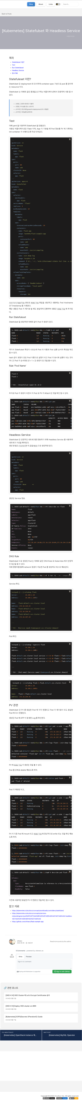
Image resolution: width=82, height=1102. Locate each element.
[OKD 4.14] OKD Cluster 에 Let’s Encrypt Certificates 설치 (28, 995)
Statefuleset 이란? (18, 62)
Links (51, 4)
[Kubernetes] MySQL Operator (62, 1035)
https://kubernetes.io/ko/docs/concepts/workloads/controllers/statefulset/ (38, 910)
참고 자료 (15, 73)
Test (13, 65)
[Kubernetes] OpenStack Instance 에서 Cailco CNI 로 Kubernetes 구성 (33, 1035)
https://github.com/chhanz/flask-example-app (28, 921)
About (41, 4)
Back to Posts (7, 14)
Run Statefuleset (18, 68)
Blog (31, 4)
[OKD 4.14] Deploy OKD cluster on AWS (21, 1006)
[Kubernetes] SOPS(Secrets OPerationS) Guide (24, 1017)
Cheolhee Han (59, 1096)
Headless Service (18, 70)
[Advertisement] (41, 1066)
